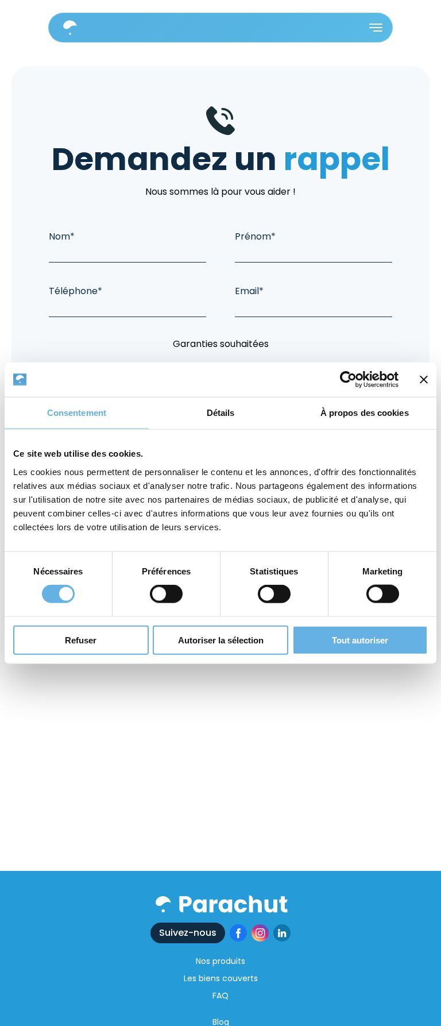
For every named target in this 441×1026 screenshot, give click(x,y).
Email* (249, 291)
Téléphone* (75, 291)
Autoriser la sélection (221, 640)
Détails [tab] (221, 413)
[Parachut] (220, 904)
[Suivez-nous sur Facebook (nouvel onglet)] (238, 933)
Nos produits (220, 961)
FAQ (220, 995)
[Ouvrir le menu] (375, 28)
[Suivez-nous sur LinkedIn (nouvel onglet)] (282, 933)
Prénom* (255, 236)
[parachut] (70, 27)
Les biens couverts (221, 978)
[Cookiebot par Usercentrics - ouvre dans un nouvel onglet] (348, 379)
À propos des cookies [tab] (364, 413)
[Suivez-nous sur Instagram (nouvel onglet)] (260, 933)
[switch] (166, 594)
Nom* (62, 236)
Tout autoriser (360, 640)
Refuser (80, 640)
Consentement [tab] (76, 413)
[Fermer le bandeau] (424, 380)
